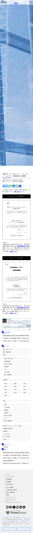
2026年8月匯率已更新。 (8, 460)
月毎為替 (5, 379)
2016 (15, 392)
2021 (24, 386)
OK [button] (16, 529)
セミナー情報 (6, 436)
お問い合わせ (17, 191)
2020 (5, 389)
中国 (4, 400)
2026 (5, 383)
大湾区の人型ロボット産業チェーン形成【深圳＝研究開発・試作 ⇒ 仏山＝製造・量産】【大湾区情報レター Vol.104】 (17, 341)
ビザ (5, 369)
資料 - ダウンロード (7, 181)
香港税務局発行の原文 (23, 246)
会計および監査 (8, 364)
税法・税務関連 (19, 181)
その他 (4, 439)
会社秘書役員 (7, 361)
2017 (5, 392)
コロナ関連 (7, 372)
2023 (5, 386)
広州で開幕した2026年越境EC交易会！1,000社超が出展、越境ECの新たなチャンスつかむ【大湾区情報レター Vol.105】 (17, 338)
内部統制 (5, 431)
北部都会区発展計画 (8, 428)
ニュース (9, 7)
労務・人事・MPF (8, 358)
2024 (24, 383)
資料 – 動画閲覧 (7, 352)
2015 (24, 392)
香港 (14, 181)
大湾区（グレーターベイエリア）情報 (12, 425)
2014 (5, 395)
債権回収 (6, 410)
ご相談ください (13, 251)
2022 (15, 386)
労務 (5, 404)
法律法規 (6, 366)
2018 (24, 389)
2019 (15, 389)
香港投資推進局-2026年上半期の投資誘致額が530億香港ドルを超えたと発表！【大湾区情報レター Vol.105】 (17, 335)
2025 (15, 383)
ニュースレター (6, 434)
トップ (3, 7)
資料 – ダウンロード (8, 349)
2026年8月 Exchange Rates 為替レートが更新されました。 (17, 463)
